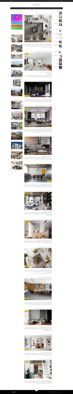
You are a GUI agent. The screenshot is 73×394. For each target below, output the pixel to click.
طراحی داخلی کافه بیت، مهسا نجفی (19, 52)
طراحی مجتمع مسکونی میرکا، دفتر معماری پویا (17, 87)
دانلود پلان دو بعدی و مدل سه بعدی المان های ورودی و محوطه (56, 42)
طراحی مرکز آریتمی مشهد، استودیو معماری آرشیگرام (17, 59)
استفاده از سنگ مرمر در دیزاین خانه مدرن (46, 334)
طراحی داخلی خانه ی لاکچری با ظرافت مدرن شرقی (45, 277)
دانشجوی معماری (29, 8)
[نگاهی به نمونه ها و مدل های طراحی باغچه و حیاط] (16, 136)
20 (37, 388)
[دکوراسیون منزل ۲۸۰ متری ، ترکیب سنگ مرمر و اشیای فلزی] (38, 28)
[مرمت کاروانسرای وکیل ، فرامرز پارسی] (60, 60)
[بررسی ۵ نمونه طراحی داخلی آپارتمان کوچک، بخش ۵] (16, 165)
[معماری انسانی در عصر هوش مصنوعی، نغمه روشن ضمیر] (60, 56)
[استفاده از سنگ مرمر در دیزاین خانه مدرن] (38, 343)
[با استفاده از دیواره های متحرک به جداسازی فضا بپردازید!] (38, 62)
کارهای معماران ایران (57, 8)
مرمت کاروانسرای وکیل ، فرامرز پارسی (56, 59)
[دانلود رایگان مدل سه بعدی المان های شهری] (60, 38)
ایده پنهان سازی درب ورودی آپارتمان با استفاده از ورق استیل (44, 163)
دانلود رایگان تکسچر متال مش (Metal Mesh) (56, 45)
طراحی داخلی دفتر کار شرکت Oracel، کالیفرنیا (17, 130)
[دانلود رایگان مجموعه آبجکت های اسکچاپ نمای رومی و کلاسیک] (60, 34)
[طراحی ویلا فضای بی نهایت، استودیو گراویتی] (16, 64)
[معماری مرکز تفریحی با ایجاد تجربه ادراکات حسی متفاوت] (60, 67)
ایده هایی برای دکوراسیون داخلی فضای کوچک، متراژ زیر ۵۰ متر (43, 308)
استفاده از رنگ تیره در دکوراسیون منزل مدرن (46, 80)
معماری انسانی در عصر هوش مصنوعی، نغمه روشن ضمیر (56, 55)
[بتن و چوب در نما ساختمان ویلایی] (60, 20)
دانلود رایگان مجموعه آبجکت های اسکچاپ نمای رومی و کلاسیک (56, 34)
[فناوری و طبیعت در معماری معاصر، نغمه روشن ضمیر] (60, 52)
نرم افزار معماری (39, 8)
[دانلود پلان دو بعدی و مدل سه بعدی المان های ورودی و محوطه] (60, 42)
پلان (25, 8)
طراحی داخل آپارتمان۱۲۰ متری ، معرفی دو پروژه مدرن (44, 135)
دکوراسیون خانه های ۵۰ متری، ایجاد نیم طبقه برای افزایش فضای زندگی (42, 219)
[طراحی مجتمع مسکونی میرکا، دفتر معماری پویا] (16, 82)
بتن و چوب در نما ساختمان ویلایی (56, 19)
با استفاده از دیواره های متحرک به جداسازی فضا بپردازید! (44, 51)
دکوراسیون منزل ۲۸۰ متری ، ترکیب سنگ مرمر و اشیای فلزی (44, 14)
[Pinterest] (12, 392)
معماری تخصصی (34, 8)
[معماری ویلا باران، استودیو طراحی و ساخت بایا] (16, 73)
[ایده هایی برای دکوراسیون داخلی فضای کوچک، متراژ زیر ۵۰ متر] (38, 317)
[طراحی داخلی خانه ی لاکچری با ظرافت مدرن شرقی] (38, 289)
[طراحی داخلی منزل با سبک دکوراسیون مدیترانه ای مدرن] (38, 258)
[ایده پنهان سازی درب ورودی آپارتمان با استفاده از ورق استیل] (38, 173)
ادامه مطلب (43, 47)
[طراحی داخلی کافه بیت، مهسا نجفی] (16, 48)
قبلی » (32, 388)
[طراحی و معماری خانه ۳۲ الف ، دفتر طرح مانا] (16, 145)
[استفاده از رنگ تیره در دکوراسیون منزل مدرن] (38, 89)
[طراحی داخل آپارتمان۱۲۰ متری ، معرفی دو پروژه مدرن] (38, 146)
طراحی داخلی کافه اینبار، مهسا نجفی (56, 15)
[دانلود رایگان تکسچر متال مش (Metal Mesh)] (60, 46)
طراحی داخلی (43, 8)
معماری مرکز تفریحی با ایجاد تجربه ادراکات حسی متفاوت (56, 66)
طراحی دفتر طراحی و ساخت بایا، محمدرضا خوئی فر (17, 96)
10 (36, 388)
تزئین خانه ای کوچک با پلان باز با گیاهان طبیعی (45, 191)
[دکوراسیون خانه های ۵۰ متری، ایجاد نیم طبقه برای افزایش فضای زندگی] (38, 229)
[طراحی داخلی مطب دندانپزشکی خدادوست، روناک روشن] (60, 24)
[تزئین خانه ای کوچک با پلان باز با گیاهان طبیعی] (38, 201)
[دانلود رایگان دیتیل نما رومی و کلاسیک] (60, 30)
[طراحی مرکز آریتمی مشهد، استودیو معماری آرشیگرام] (16, 56)
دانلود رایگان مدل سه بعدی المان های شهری (56, 37)
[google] (15, 392)
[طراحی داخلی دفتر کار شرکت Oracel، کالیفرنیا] (16, 126)
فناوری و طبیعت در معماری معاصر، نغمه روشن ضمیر (56, 51)
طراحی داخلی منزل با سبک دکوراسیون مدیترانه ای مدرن (44, 247)
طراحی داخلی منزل (48, 8)
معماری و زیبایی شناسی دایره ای (56, 63)
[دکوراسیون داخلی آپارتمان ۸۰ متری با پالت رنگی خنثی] (16, 105)
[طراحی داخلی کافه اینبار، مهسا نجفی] (16, 38)
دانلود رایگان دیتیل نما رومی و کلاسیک (56, 29)
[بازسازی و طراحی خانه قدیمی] (60, 12)
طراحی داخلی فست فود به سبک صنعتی (18, 159)
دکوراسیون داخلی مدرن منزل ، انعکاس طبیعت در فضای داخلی (43, 105)
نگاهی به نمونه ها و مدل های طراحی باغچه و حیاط (17, 140)
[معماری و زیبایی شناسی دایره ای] (60, 63)
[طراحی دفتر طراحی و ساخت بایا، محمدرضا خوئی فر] (16, 92)
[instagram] (13, 392)
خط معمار (61, 8)
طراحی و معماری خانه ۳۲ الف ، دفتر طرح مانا (18, 150)
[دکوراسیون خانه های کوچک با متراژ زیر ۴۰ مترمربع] (38, 369)
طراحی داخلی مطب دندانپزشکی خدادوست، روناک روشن (56, 24)
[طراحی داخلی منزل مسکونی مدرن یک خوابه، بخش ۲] (16, 115)
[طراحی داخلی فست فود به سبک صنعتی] (16, 155)
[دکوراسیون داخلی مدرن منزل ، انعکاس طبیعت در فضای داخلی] (38, 117)
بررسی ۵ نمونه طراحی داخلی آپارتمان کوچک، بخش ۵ (17, 170)
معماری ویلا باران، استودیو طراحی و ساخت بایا (18, 77)
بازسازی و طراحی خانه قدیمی (56, 11)
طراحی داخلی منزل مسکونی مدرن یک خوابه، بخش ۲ (17, 120)
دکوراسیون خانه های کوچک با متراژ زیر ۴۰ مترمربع (45, 359)
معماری (52, 8)
